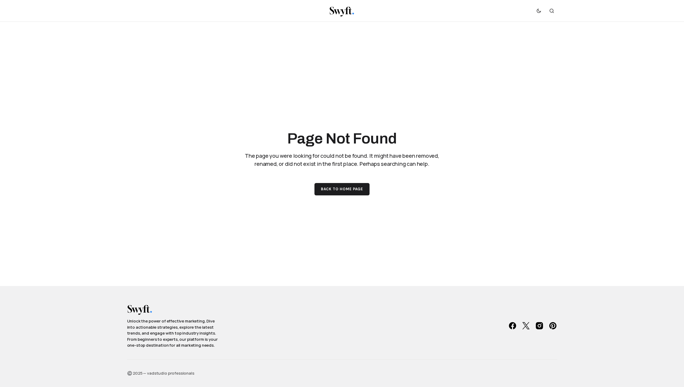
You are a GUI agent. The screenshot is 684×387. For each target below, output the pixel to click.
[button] (538, 10)
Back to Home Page (342, 189)
